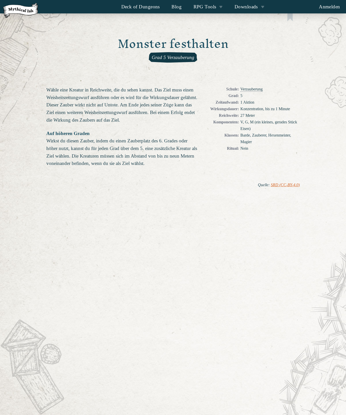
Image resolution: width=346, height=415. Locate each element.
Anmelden (329, 6)
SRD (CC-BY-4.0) (285, 185)
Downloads (246, 6)
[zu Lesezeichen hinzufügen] (290, 18)
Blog (176, 6)
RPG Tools (205, 6)
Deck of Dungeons (140, 6)
